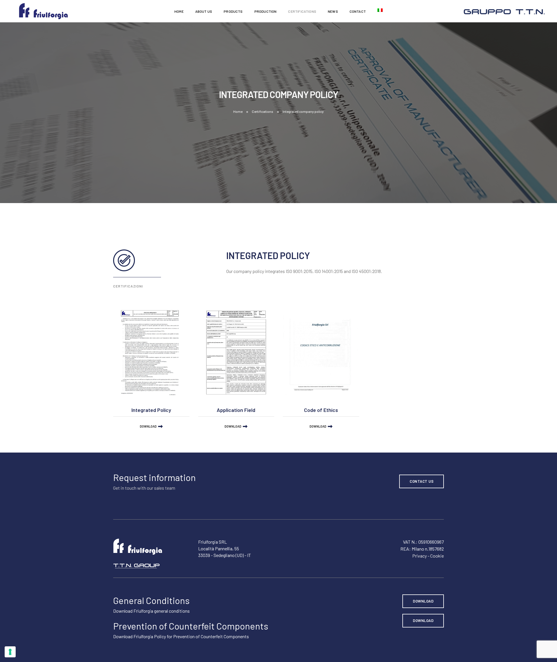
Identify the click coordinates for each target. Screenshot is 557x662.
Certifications (302, 11)
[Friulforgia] (43, 10)
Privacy (419, 555)
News (333, 11)
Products (233, 11)
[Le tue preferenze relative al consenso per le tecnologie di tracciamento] (10, 651)
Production (265, 11)
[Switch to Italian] (380, 10)
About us (203, 11)
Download (423, 601)
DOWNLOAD (148, 426)
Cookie (437, 555)
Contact (358, 11)
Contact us (421, 481)
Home (179, 11)
